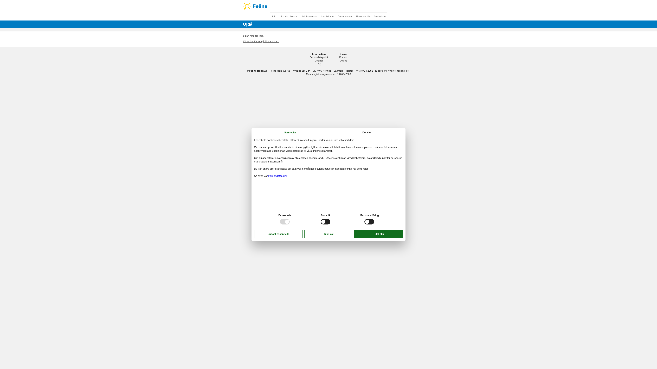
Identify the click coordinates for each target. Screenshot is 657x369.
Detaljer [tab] (367, 132)
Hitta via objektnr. (289, 16)
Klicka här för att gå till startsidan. (261, 41)
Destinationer (345, 16)
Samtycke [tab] (290, 132)
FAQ (319, 64)
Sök (273, 16)
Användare (380, 16)
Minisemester (309, 16)
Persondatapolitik (319, 57)
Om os (343, 60)
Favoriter (363, 16)
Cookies (319, 60)
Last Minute (327, 16)
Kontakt (343, 57)
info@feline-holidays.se (396, 70)
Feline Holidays (328, 6)
